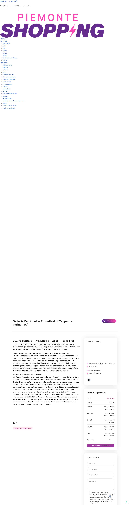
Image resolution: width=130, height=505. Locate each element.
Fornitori (5, 91)
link (110, 496)
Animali (5, 70)
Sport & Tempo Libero (10, 105)
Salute (5, 103)
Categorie (4, 62)
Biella (4, 48)
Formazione (6, 89)
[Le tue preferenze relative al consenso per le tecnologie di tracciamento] (127, 502)
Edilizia (5, 86)
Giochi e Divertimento (10, 94)
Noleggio (5, 96)
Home (3, 39)
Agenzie (5, 67)
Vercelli (5, 60)
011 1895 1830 (110, 321)
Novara (5, 53)
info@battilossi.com (95, 370)
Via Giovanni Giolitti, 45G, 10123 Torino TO (101, 363)
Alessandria (6, 43)
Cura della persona (9, 79)
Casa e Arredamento (9, 77)
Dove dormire (7, 82)
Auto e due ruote (8, 74)
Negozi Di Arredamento (23, 428)
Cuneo (5, 51)
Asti (4, 46)
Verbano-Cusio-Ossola (10, 58)
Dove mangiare (7, 84)
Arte (4, 72)
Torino (5, 55)
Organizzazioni (7, 98)
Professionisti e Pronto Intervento (13, 101)
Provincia (4, 41)
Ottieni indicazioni (94, 341)
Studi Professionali (9, 108)
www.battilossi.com (95, 373)
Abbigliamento (7, 65)
